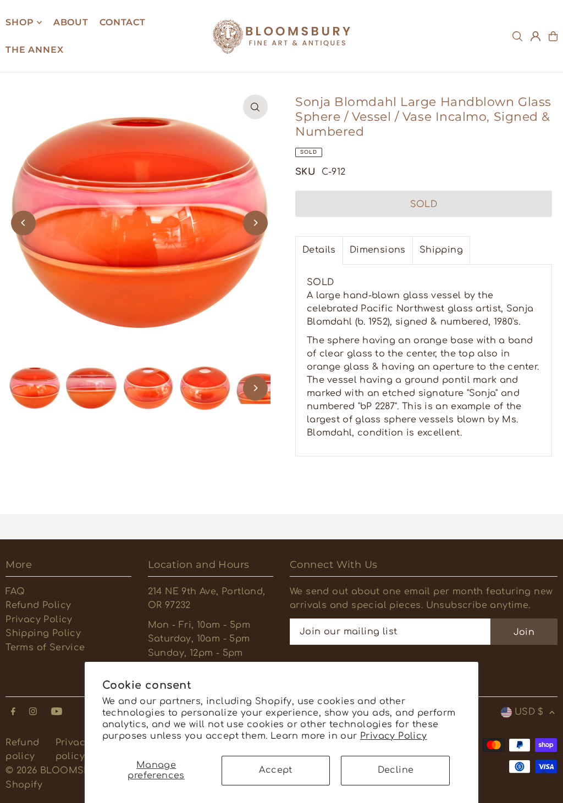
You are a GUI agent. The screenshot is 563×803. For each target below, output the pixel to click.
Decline (396, 770)
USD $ (529, 712)
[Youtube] (56, 712)
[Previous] (23, 222)
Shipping (441, 250)
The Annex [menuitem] (34, 49)
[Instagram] (33, 712)
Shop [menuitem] (19, 22)
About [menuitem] (71, 22)
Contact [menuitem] (123, 22)
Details (319, 250)
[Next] (255, 222)
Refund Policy (38, 605)
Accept (275, 770)
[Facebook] (13, 712)
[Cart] (553, 36)
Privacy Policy (393, 736)
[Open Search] (517, 36)
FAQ (15, 591)
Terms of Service (45, 648)
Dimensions (378, 250)
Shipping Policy (43, 633)
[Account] (535, 36)
